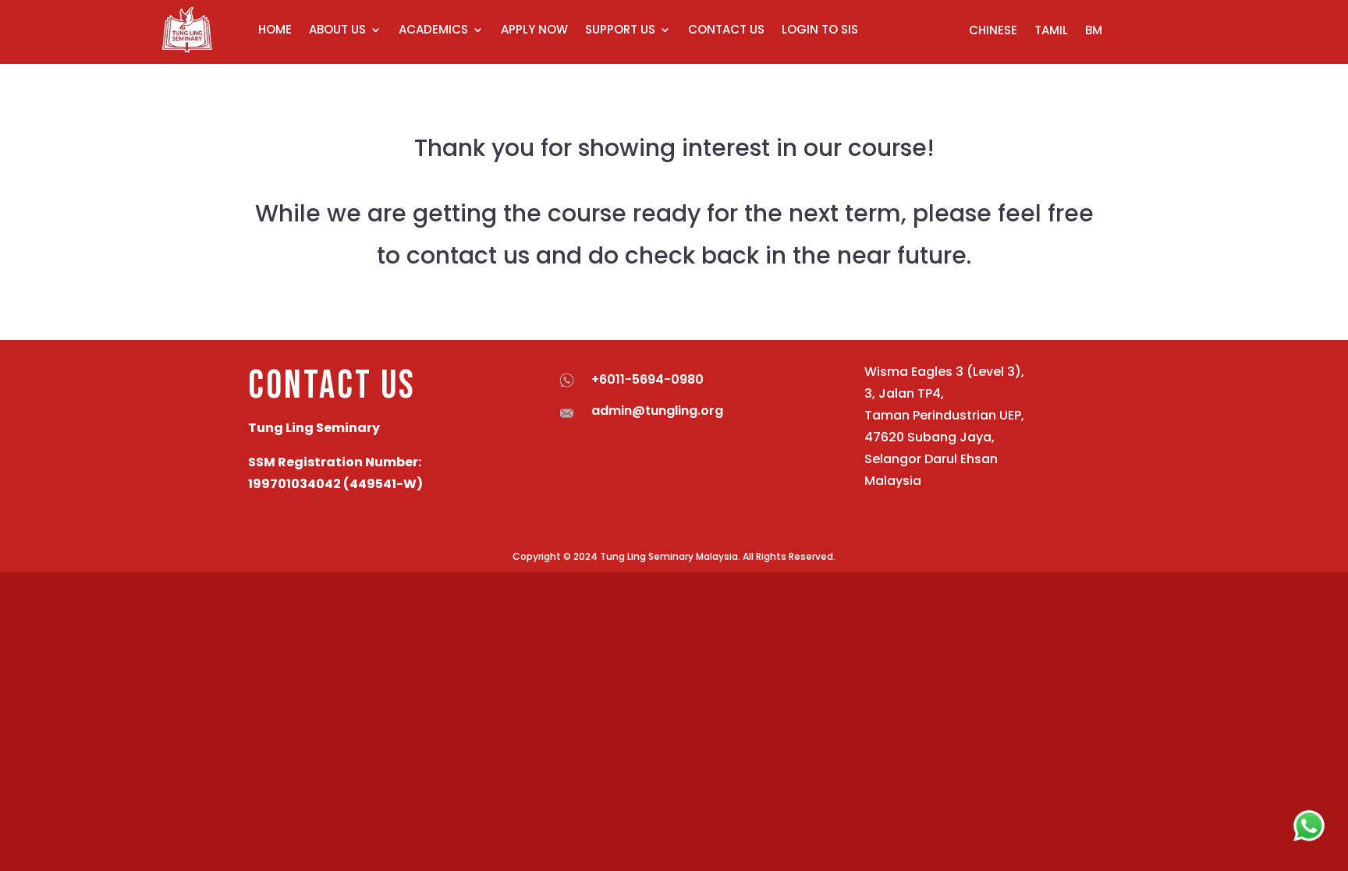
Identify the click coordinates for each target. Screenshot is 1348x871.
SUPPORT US (620, 29)
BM (1093, 31)
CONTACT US (726, 29)
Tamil (1051, 31)
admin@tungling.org (657, 411)
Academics (433, 29)
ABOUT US (337, 29)
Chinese (993, 31)
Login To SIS (820, 29)
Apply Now (534, 29)
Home (275, 29)
